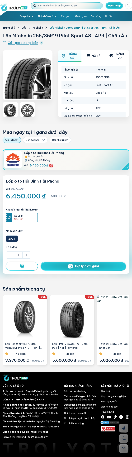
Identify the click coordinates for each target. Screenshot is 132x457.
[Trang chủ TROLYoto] (14, 7)
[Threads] (127, 417)
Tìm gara (66, 16)
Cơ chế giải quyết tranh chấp (79, 418)
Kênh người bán (109, 401)
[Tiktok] (115, 417)
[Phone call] (123, 428)
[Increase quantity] (27, 255)
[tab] (70, 56)
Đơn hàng (96, 16)
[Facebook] (102, 417)
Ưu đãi (108, 16)
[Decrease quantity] (10, 255)
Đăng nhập (114, 5)
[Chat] (123, 448)
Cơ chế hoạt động (74, 423)
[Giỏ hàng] (129, 5)
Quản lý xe (81, 16)
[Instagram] (121, 417)
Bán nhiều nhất (60, 140)
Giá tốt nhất (11, 140)
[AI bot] (123, 438)
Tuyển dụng (107, 411)
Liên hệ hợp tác (109, 406)
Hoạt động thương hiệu (113, 396)
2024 (11, 238)
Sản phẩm (25, 16)
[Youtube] (109, 417)
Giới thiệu (106, 391)
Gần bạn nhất (33, 140)
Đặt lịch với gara (87, 266)
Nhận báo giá (45, 16)
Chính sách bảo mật (75, 413)
